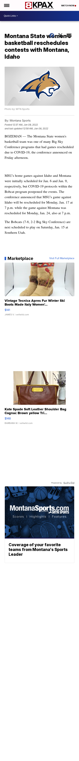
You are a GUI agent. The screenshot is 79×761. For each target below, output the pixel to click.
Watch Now (68, 5)
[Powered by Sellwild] (68, 483)
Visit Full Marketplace (61, 258)
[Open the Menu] (6, 5)
